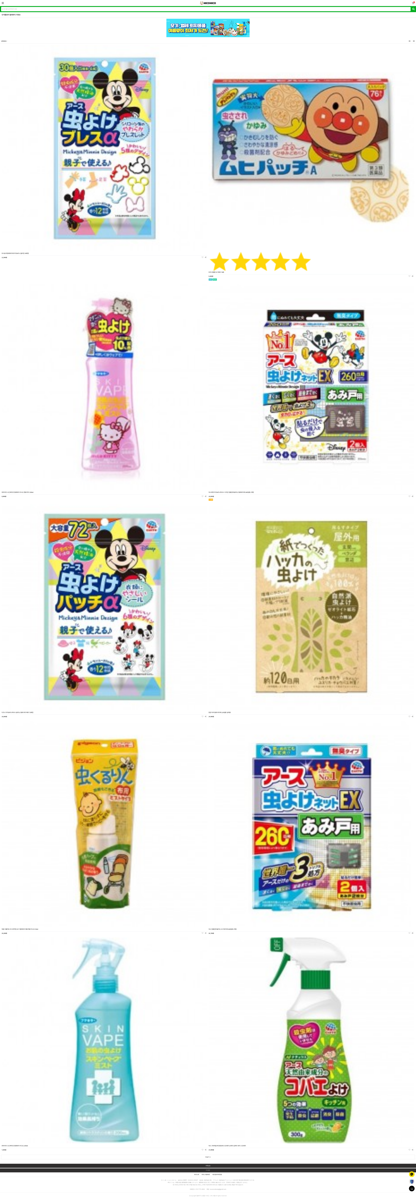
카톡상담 (208, 1166)
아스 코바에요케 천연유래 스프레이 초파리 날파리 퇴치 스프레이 (227, 1146)
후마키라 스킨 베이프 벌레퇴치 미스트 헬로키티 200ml (17, 492)
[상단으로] (412, 1188)
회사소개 (196, 1174)
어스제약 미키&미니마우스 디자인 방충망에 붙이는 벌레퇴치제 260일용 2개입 (231, 492)
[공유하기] (205, 257)
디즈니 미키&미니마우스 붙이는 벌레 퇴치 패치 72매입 (17, 712)
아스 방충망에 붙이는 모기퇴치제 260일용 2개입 (223, 929)
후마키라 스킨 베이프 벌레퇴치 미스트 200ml (15, 1146)
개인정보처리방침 (217, 1174)
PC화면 (208, 1170)
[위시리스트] (202, 257)
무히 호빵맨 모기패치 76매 (216, 272)
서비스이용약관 (206, 1174)
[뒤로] (2, 15)
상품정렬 (3, 41)
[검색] (413, 9)
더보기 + (208, 1157)
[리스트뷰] (409, 41)
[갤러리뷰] (414, 41)
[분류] (3, 3)
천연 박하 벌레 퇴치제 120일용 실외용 (220, 712)
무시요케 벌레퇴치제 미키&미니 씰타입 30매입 (15, 253)
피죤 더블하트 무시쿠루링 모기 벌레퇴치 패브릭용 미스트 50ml (20, 929)
